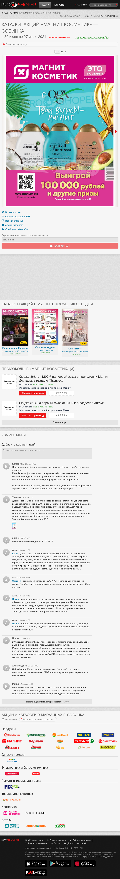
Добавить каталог (57, 840)
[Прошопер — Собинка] (2, 13)
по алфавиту (11, 719)
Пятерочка (12, 735)
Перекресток (36, 735)
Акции (45, 4)
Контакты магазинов (37, 843)
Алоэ (60, 826)
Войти (88, 15)
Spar (84, 741)
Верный (36, 741)
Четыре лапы (12, 800)
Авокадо (108, 747)
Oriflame (36, 813)
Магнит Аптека (12, 826)
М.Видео (36, 773)
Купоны (59, 4)
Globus (60, 741)
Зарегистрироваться (106, 15)
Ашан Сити (36, 747)
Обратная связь (35, 840)
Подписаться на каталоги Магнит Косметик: (25, 235)
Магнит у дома (12, 741)
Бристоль (108, 741)
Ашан (12, 747)
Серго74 (16, 580)
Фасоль (84, 747)
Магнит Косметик (24, 13)
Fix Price (12, 787)
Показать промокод (33, 393)
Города (56, 843)
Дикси (60, 735)
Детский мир (12, 760)
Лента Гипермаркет (108, 735)
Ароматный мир (60, 747)
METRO (84, 735)
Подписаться (61, 246)
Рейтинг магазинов (81, 840)
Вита (36, 826)
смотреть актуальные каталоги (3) (91, 37)
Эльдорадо (12, 773)
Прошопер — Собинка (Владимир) (19, 4)
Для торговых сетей (76, 843)
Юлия (15, 553)
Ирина (15, 599)
